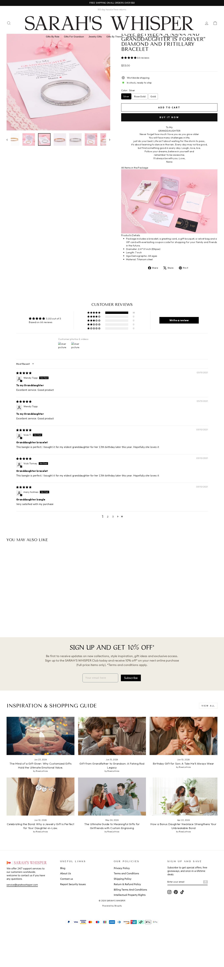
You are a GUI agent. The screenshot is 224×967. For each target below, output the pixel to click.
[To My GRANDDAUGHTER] (27, 617)
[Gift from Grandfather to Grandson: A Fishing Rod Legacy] (112, 736)
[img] (23, 373)
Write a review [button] (179, 320)
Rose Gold (139, 96)
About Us (65, 873)
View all (208, 705)
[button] (129, 57)
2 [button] (107, 516)
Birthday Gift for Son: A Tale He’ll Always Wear (183, 763)
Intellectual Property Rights (130, 895)
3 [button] (113, 516)
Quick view (31, 596)
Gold (153, 96)
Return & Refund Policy (127, 884)
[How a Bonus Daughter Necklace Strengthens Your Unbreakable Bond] (183, 797)
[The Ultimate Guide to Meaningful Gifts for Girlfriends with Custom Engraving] (112, 797)
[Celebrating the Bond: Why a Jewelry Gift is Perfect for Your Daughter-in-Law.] (40, 797)
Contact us (66, 879)
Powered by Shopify (112, 905)
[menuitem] (53, 36)
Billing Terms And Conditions (130, 890)
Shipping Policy (122, 879)
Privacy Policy (122, 868)
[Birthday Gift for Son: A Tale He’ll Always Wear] (183, 736)
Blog (62, 868)
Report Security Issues (73, 884)
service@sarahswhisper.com (22, 884)
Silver (126, 96)
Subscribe (131, 677)
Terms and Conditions (126, 873)
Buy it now (169, 117)
